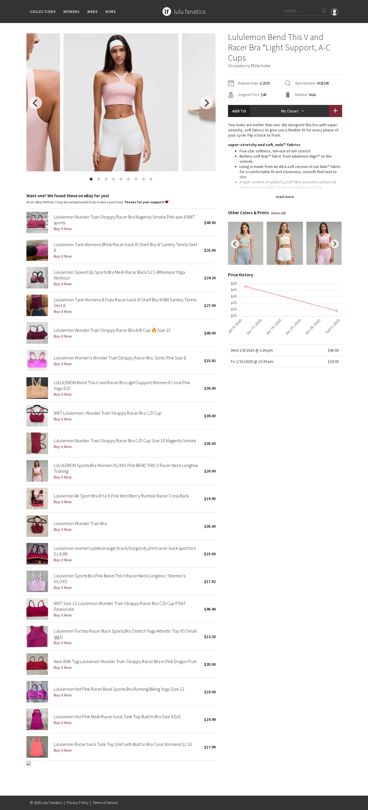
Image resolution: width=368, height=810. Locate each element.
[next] (206, 103)
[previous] (35, 103)
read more (285, 196)
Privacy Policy (77, 802)
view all (278, 213)
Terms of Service (105, 802)
